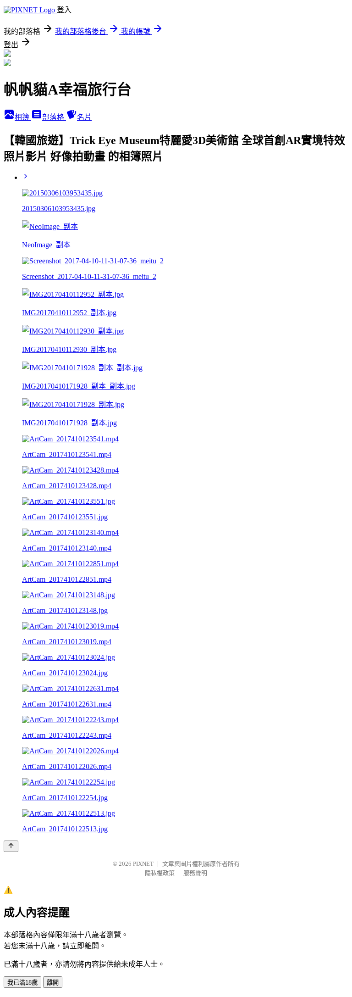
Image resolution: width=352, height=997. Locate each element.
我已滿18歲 (22, 982)
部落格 (54, 117)
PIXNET (143, 863)
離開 (53, 982)
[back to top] (11, 846)
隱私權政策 (160, 872)
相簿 (23, 117)
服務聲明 (195, 872)
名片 (84, 117)
